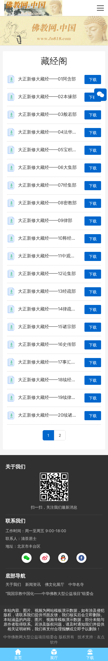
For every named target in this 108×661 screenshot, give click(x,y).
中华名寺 (76, 584)
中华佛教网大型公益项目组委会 (30, 636)
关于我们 (13, 584)
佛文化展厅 (54, 584)
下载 (93, 79)
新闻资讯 (33, 584)
